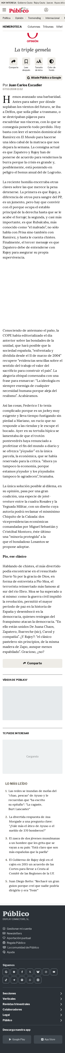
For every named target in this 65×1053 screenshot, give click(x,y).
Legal (6, 1014)
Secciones (9, 993)
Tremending (34, 18)
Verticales (9, 998)
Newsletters (14, 933)
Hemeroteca (12, 26)
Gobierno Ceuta (25, 3)
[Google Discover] (14, 972)
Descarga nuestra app (16, 1029)
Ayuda (10, 952)
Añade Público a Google (46, 77)
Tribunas (48, 26)
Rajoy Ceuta (39, 3)
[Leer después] (26, 61)
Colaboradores (12, 1009)
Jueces (49, 3)
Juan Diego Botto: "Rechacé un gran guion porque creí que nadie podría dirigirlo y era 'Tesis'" (34, 885)
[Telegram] (14, 980)
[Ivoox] (38, 980)
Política (6, 18)
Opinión (19, 18)
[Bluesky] (38, 972)
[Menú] (4, 10)
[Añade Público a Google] (6, 972)
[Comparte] (14, 61)
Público (16, 914)
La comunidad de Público (23, 947)
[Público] (26, 10)
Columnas (34, 26)
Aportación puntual (18, 938)
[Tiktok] (6, 980)
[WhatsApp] (30, 980)
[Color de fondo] (52, 61)
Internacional (53, 18)
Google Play (18, 1039)
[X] (30, 972)
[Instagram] (46, 972)
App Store (49, 1039)
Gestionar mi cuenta (19, 928)
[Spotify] (22, 980)
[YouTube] (54, 972)
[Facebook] (22, 972)
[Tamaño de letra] (39, 61)
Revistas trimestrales (16, 1004)
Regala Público (16, 942)
